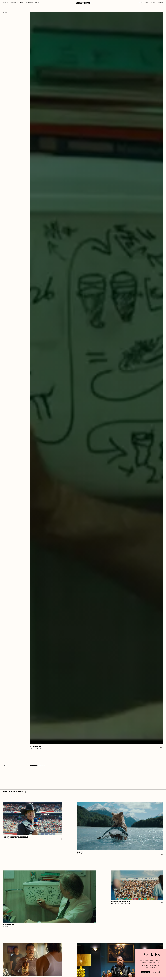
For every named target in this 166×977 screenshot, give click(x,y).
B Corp (140, 2)
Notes (21, 2)
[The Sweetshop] (83, 3)
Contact (153, 2)
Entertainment (13, 2)
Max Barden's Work (13, 792)
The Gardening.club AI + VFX (33, 2)
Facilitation (160, 2)
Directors (5, 2)
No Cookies (156, 972)
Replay (160, 747)
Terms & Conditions (150, 967)
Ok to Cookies (145, 972)
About (146, 2)
